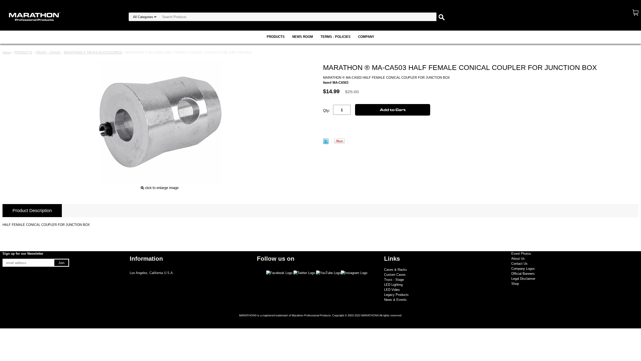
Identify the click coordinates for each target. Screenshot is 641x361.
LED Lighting (393, 285)
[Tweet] (326, 143)
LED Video (392, 290)
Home (7, 52)
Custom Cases (395, 275)
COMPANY (366, 37)
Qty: (326, 110)
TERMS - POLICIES (335, 37)
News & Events (395, 300)
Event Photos (521, 253)
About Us (518, 258)
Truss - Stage (394, 280)
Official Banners (523, 274)
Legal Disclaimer (523, 279)
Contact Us (519, 263)
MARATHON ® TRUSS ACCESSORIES (93, 52)
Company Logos (523, 268)
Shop (515, 284)
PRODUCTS (276, 37)
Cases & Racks (395, 270)
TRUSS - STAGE (48, 52)
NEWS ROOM (302, 37)
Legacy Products (396, 295)
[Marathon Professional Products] (34, 16)
